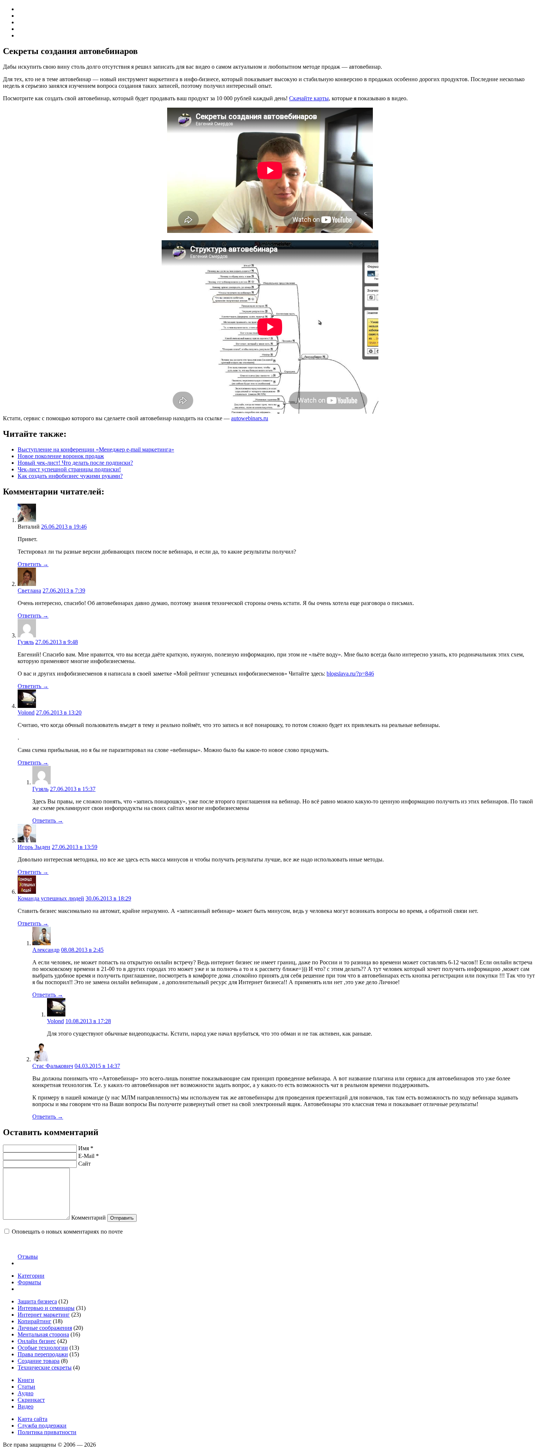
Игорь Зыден (34, 847)
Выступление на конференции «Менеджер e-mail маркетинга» (96, 449)
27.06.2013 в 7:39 (64, 590)
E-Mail (88, 1156)
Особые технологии (43, 1348)
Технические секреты (45, 1367)
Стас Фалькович (52, 1066)
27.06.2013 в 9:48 (56, 642)
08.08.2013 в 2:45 (82, 950)
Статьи (26, 1386)
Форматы (29, 1282)
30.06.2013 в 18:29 (108, 898)
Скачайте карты (309, 98)
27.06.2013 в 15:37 (73, 789)
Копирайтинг (34, 1321)
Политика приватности (47, 1432)
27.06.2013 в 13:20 (59, 712)
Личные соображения (45, 1328)
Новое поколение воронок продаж (61, 456)
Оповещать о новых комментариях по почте (67, 1231)
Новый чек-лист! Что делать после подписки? (75, 463)
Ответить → (33, 564)
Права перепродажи (43, 1354)
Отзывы (28, 1256)
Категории (31, 1276)
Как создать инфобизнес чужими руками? (70, 476)
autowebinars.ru (249, 418)
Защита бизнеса (37, 1301)
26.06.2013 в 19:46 (64, 526)
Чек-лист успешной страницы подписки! (69, 469)
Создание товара (39, 1361)
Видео (25, 1406)
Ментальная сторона (43, 1334)
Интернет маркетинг (44, 1314)
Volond (26, 712)
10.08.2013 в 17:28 (88, 1021)
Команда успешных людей (51, 898)
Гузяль (26, 642)
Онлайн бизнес (37, 1341)
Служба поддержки (42, 1425)
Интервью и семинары (46, 1308)
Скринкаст (31, 1400)
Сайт (84, 1163)
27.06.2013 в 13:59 (74, 847)
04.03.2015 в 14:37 (97, 1066)
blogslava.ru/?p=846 (350, 673)
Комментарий (88, 1217)
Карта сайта (32, 1419)
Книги (26, 1380)
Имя (85, 1148)
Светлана (29, 590)
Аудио (25, 1393)
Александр (46, 950)
